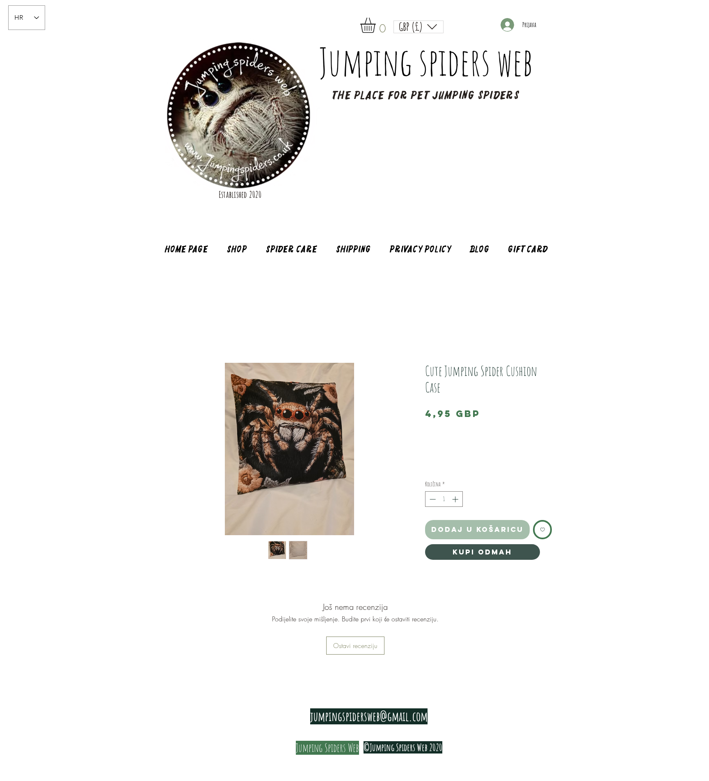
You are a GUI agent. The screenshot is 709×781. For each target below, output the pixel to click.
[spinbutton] (444, 499)
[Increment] (456, 499)
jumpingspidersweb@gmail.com (369, 716)
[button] (376, 25)
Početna (180, 333)
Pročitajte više (436, 467)
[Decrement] (431, 499)
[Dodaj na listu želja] (542, 529)
